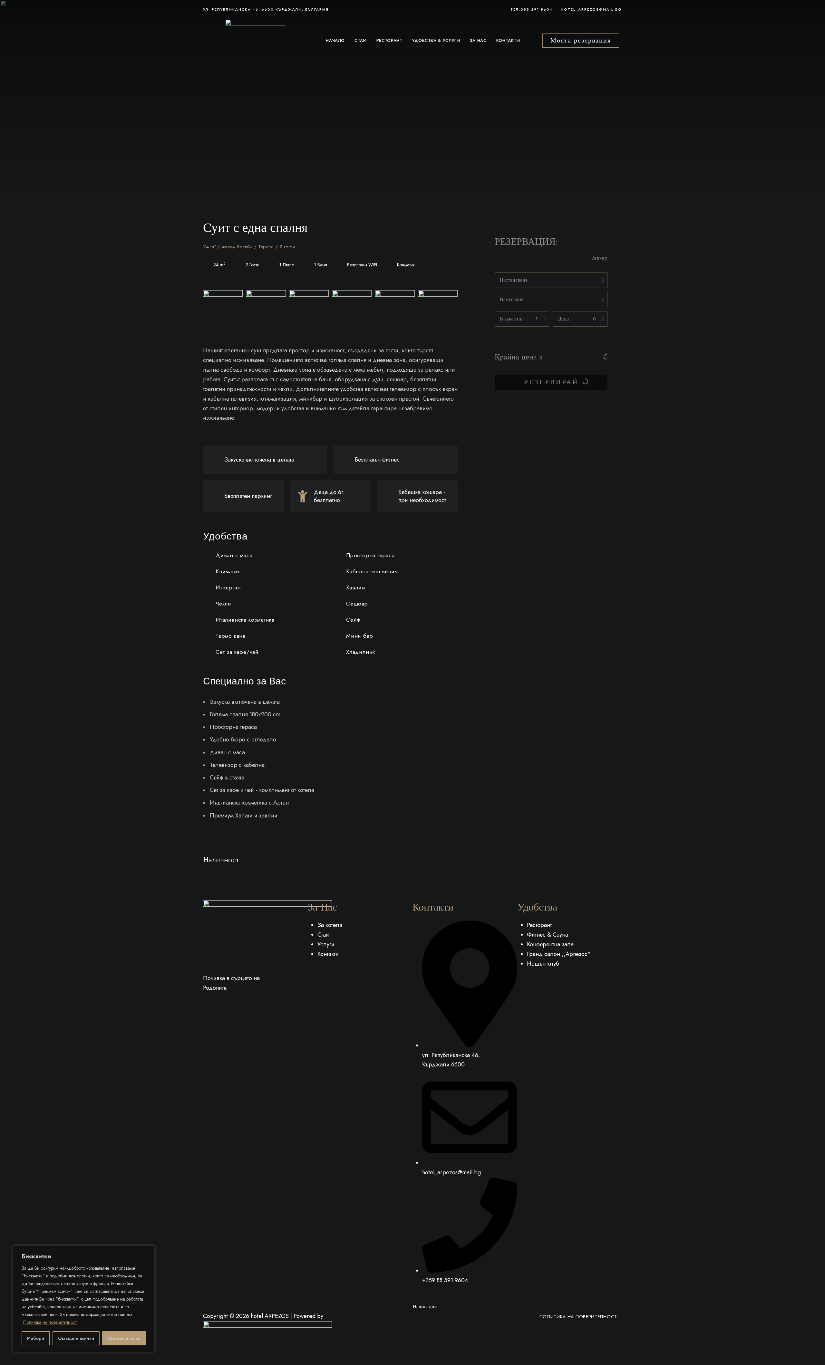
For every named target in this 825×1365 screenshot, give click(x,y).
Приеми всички (124, 1338)
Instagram (253, 1002)
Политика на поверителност (50, 1322)
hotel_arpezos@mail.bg (591, 9)
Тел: (515, 9)
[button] (580, 40)
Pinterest (229, 1002)
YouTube (241, 1002)
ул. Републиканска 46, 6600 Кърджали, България (266, 9)
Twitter (217, 1002)
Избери (35, 1338)
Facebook (205, 1002)
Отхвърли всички (76, 1338)
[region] (84, 1299)
